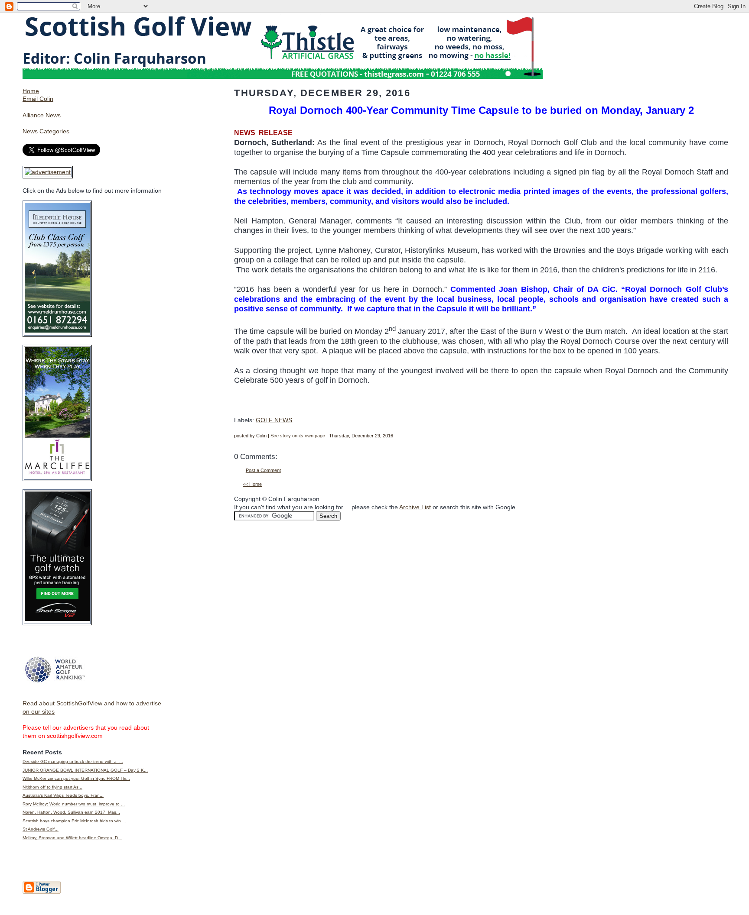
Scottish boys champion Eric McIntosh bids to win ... (74, 820)
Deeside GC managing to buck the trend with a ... (73, 761)
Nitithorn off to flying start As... (52, 787)
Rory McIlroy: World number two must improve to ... (74, 804)
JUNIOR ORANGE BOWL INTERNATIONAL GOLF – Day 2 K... (85, 770)
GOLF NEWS (274, 420)
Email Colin (38, 98)
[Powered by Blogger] (42, 892)
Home (31, 90)
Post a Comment (263, 470)
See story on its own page (298, 435)
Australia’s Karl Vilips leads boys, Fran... (63, 795)
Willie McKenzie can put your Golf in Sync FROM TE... (76, 778)
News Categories (46, 131)
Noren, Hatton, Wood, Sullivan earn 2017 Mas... (71, 812)
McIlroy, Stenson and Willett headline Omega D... (72, 837)
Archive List (415, 507)
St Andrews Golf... (41, 829)
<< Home (252, 484)
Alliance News (42, 115)
